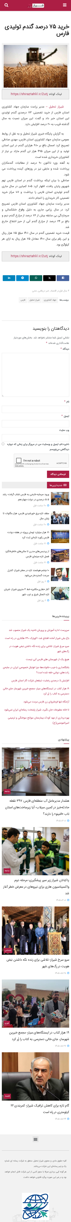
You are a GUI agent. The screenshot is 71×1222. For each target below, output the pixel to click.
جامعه (7, 791)
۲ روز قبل (42, 582)
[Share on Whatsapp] (36, 278)
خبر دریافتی (43, 291)
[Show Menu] (64, 5)
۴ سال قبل (64, 291)
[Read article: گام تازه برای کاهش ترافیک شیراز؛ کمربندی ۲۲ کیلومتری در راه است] (35, 1076)
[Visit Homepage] (36, 5)
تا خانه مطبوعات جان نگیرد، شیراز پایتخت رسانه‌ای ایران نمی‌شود (36, 710)
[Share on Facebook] (63, 278)
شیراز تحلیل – (54, 106)
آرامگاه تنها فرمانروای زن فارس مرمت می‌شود (46, 702)
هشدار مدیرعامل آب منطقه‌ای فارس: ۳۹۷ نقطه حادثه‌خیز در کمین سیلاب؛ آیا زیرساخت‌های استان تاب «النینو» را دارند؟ (37, 807)
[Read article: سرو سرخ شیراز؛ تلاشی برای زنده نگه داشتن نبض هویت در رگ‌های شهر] (35, 930)
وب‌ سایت (64, 430)
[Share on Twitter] (49, 278)
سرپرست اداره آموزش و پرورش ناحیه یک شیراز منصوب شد (39, 630)
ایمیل (65, 416)
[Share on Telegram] (22, 278)
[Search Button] (6, 5)
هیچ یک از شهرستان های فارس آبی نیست (47, 659)
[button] (36, 1139)
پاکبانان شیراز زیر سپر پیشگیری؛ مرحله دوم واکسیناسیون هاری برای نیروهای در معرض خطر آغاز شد (36, 887)
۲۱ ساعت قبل (40, 544)
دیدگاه (64, 349)
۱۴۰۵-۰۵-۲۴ (61, 1119)
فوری (7, 1023)
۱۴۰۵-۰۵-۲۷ (61, 1046)
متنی (34, 291)
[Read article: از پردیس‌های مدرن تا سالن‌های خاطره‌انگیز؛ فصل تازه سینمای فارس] (60, 555)
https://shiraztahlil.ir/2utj (29, 94)
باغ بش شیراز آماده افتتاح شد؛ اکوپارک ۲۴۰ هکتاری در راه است (37, 638)
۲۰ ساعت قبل (40, 506)
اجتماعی (8, 950)
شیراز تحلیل (34, 300)
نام (66, 402)
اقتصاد (53, 291)
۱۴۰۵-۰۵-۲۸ (61, 973)
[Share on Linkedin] (9, 278)
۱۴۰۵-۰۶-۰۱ (61, 821)
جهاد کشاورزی (50, 300)
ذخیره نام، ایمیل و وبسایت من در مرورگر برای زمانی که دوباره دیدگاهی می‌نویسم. (38, 447)
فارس (23, 300)
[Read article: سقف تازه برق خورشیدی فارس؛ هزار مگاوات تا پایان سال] (60, 517)
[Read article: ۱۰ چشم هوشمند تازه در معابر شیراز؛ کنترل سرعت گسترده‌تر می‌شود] (60, 574)
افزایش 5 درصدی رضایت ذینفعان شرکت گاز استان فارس (40, 681)
